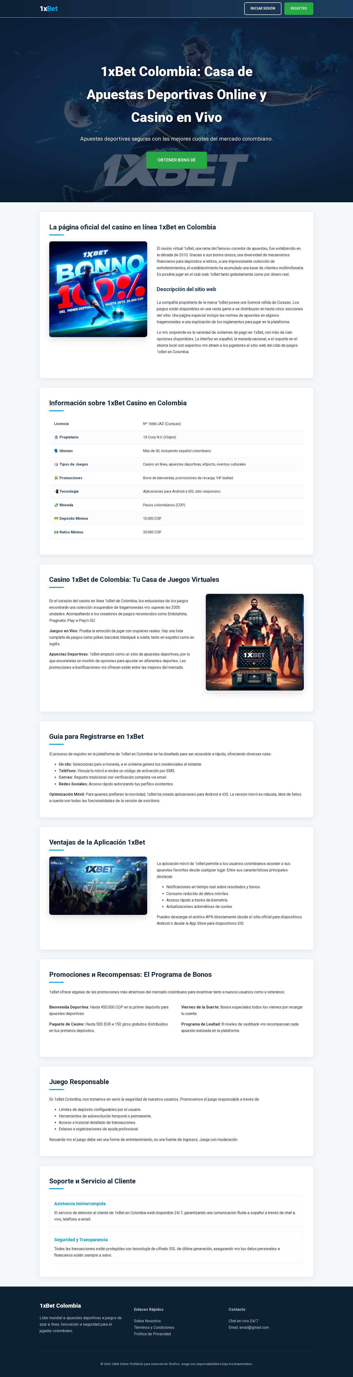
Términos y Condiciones (154, 1327)
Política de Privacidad (152, 1334)
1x (48, 8)
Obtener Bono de (177, 159)
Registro (299, 8)
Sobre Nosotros (147, 1321)
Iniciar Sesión (262, 8)
